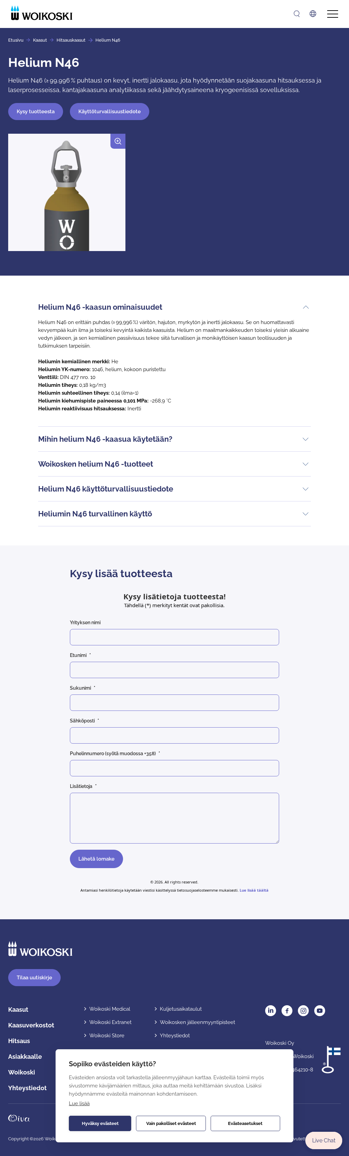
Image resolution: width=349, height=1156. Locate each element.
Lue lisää (79, 1103)
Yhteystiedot (27, 1088)
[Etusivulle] (41, 12)
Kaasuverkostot (31, 1025)
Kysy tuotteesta (36, 111)
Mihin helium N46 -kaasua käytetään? (105, 439)
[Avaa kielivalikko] (312, 13)
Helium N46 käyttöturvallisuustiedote (105, 488)
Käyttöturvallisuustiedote (109, 111)
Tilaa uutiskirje (34, 978)
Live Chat (323, 1140)
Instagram (303, 1010)
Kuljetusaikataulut (181, 1009)
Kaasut (40, 40)
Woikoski (21, 1072)
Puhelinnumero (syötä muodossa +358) (113, 753)
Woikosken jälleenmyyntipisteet (197, 1022)
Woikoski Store (106, 1036)
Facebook (287, 1010)
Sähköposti (82, 720)
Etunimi (78, 655)
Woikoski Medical (109, 1009)
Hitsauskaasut (71, 40)
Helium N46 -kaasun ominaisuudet (100, 307)
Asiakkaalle (25, 1056)
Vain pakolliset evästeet (171, 1123)
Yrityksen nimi (85, 622)
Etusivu (16, 40)
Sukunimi (80, 688)
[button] (66, 195)
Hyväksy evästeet (100, 1123)
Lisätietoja (81, 786)
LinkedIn (270, 1010)
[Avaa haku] (296, 14)
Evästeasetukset (245, 1123)
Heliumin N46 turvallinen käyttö (95, 513)
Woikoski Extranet (110, 1022)
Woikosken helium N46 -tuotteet (95, 463)
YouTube (319, 1010)
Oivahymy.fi (19, 1118)
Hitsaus (19, 1040)
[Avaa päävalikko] (332, 14)
